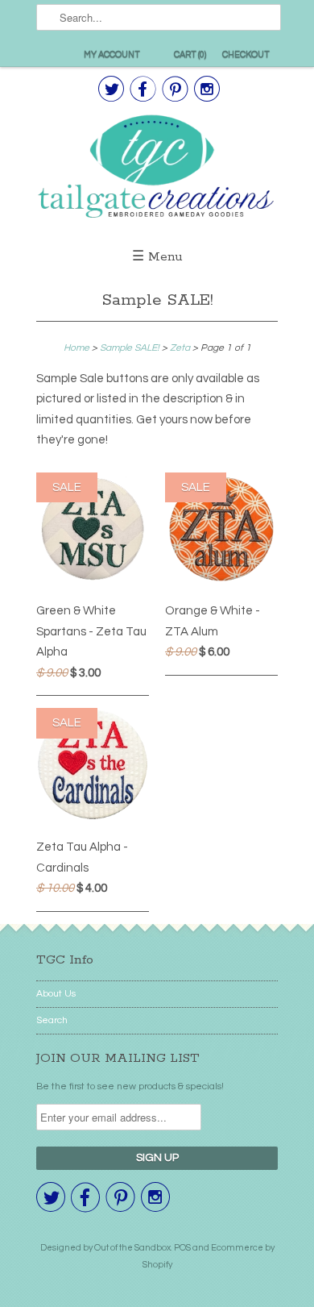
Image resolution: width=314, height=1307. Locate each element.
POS (182, 1247)
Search (52, 1020)
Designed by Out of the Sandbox (105, 1247)
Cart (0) (190, 54)
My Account (112, 54)
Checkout (246, 54)
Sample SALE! (157, 300)
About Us (56, 994)
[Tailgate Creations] (157, 169)
